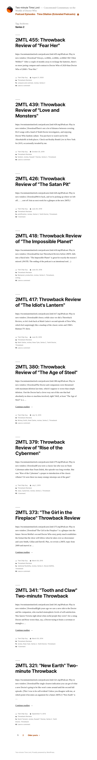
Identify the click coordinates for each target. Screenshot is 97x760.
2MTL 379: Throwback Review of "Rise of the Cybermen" (40, 447)
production (29, 275)
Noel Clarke (32, 420)
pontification (22, 214)
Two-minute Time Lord (27, 7)
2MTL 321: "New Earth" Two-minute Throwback (46, 668)
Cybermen (25, 491)
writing (17, 278)
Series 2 (42, 83)
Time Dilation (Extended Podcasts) (56, 14)
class (19, 491)
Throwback (52, 157)
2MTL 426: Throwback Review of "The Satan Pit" (42, 181)
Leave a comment (24, 85)
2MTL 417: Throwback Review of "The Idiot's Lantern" (48, 302)
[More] (78, 14)
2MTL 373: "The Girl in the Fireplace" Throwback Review (47, 515)
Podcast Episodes (25, 14)
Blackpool (21, 275)
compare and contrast (25, 83)
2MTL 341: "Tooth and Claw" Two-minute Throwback (46, 593)
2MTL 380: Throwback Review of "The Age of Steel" (46, 369)
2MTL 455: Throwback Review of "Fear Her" (40, 42)
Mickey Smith (22, 420)
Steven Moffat (49, 566)
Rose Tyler (36, 342)
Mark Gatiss (22, 342)
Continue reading (24, 406)
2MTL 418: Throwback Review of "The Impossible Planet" (48, 238)
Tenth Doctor (43, 214)
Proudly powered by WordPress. (43, 752)
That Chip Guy (23, 77)
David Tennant (23, 719)
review (36, 83)
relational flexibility (24, 566)
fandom (20, 157)
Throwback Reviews (25, 80)
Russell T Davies (35, 157)
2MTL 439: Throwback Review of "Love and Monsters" (40, 110)
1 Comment (21, 217)
